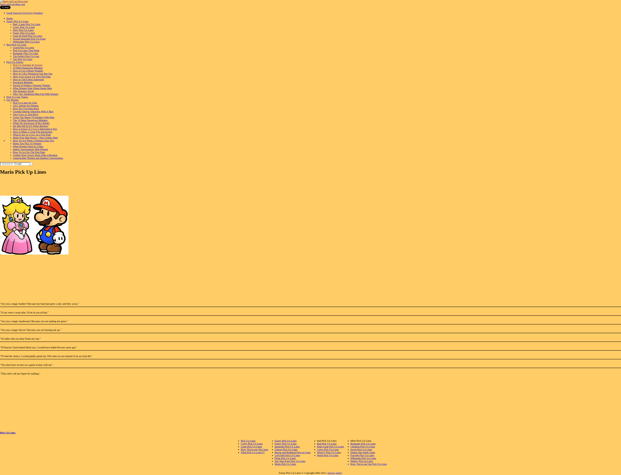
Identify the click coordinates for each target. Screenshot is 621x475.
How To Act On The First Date (29, 152)
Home (9, 18)
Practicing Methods (23, 82)
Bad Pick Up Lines (327, 443)
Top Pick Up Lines (22, 59)
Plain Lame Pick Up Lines (330, 446)
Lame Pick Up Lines (251, 446)
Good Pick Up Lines (23, 47)
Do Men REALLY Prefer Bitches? (30, 126)
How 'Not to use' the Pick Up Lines (368, 464)
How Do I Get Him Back (26, 108)
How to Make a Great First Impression (32, 132)
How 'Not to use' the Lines (254, 449)
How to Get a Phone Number (28, 70)
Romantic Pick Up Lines (25, 53)
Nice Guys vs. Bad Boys (25, 114)
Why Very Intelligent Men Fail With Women (35, 94)
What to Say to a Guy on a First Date (32, 134)
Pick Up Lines (8, 432)
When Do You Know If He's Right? (31, 123)
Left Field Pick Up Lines (287, 455)
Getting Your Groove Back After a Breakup (35, 155)
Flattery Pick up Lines (361, 461)
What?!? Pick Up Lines (329, 452)
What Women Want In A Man (28, 146)
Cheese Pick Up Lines (286, 449)
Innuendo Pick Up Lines (287, 446)
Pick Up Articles (14, 62)
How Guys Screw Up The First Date (32, 76)
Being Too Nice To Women (27, 143)
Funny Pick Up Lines (17, 21)
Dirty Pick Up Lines (23, 30)
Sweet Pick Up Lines (361, 449)
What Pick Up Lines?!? (253, 452)
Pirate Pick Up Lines (285, 458)
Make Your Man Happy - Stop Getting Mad (35, 137)
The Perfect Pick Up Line (26, 56)
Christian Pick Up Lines (362, 446)
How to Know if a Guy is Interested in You (35, 129)
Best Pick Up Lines (16, 44)
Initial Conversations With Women (30, 149)
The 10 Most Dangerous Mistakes (30, 120)
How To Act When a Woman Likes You (33, 140)
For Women (12, 100)
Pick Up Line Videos (17, 97)
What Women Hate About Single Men (32, 88)
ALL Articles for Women (25, 105)
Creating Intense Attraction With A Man (33, 111)
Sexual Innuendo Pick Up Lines (29, 38)
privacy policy (335, 473)
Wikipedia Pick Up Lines (363, 458)
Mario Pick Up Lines (285, 464)
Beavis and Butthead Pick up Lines (292, 452)
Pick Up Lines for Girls (25, 102)
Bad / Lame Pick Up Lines (26, 24)
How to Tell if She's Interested (28, 79)
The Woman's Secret (23, 91)
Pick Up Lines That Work (26, 50)
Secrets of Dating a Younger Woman (31, 85)
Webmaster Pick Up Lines (26, 41)
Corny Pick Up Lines (24, 27)
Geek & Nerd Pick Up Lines (27, 36)
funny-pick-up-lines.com (12, 4)
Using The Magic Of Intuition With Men (33, 117)
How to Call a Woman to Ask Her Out (32, 73)
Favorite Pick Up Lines (362, 455)
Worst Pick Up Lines (327, 455)
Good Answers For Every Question (24, 13)
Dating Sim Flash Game (362, 452)
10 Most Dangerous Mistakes (28, 68)
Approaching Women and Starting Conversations (38, 158)
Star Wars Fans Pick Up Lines (290, 461)
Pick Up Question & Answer (27, 65)
